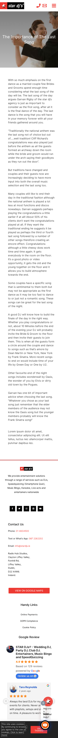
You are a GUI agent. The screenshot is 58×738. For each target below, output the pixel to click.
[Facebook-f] (12, 508)
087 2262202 (36, 538)
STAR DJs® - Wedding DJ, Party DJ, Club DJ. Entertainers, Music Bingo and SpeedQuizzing (34, 652)
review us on (25, 675)
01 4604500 (22, 531)
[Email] (45, 6)
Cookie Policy (29, 627)
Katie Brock (26, 687)
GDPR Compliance (29, 621)
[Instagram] (26, 508)
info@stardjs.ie (22, 546)
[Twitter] (19, 508)
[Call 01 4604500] (38, 6)
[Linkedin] (33, 508)
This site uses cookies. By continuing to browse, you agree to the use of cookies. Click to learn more (14, 729)
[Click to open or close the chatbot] (45, 725)
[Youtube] (40, 508)
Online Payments (29, 614)
